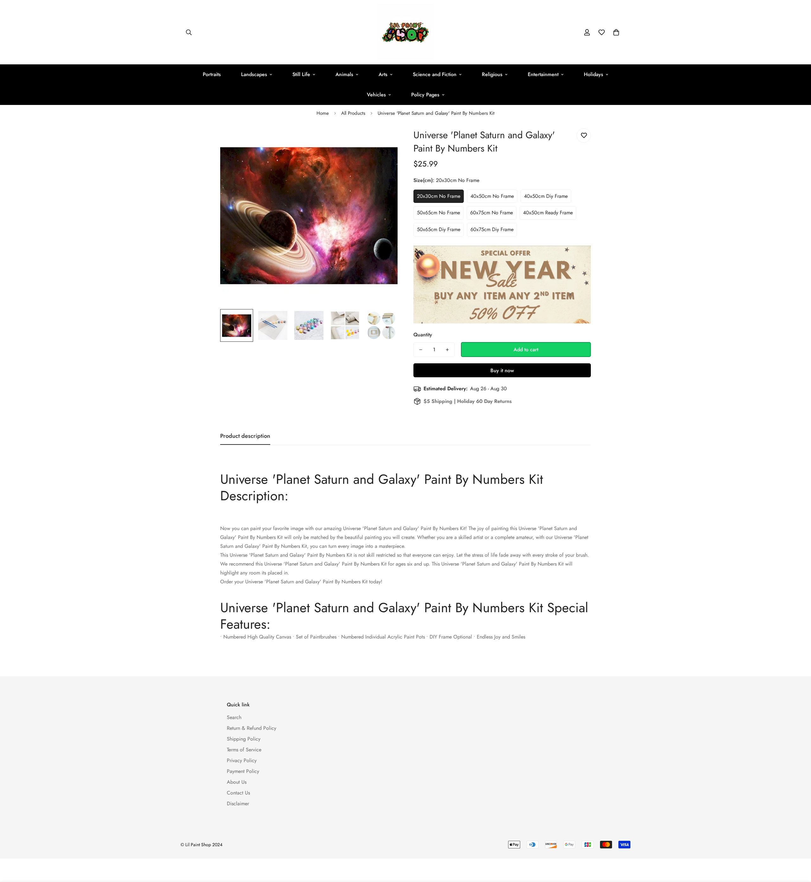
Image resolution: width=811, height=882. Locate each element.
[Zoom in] (384, 140)
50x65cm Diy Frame (438, 229)
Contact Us (238, 792)
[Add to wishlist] (584, 135)
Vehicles (376, 94)
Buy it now (502, 370)
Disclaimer (238, 803)
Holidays (593, 74)
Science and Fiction (435, 74)
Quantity (422, 334)
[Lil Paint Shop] (405, 32)
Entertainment (543, 74)
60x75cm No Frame (491, 212)
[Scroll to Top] (798, 847)
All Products (353, 113)
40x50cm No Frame (492, 196)
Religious (492, 74)
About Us (236, 782)
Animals (344, 74)
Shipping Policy (243, 739)
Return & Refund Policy (251, 728)
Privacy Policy (242, 760)
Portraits (212, 74)
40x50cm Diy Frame (546, 196)
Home (322, 113)
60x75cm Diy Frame (492, 229)
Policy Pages (425, 94)
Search (234, 717)
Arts (383, 74)
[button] (616, 32)
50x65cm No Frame (438, 212)
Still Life (301, 74)
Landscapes (254, 74)
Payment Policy (243, 771)
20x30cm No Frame (438, 196)
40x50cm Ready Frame (548, 212)
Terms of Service (244, 749)
